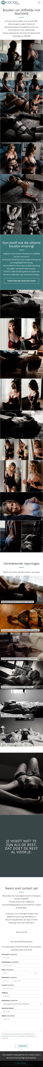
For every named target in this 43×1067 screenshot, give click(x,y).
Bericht (8, 1016)
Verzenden (22, 1046)
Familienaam (10, 962)
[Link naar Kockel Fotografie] (10, 2)
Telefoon (5, 993)
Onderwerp (10, 1000)
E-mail (8, 985)
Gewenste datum (8, 1008)
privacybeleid (5, 1036)
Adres (8, 970)
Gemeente (9, 977)
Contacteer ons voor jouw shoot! (21, 281)
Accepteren (21, 1063)
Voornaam (9, 954)
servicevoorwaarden (19, 1036)
